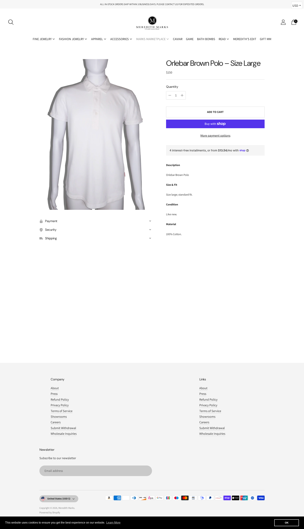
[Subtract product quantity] (182, 95)
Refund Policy (60, 399)
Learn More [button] (113, 522)
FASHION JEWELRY (71, 39)
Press (54, 394)
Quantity (172, 86)
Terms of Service (61, 411)
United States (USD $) (58, 498)
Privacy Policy (60, 405)
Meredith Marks (66, 507)
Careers (56, 422)
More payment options (215, 135)
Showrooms (59, 417)
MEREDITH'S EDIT (244, 39)
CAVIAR (177, 39)
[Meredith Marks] (152, 22)
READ (222, 39)
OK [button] (287, 522)
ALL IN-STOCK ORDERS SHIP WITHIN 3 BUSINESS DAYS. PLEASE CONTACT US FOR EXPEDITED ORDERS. (152, 4)
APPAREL (97, 39)
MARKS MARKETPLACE (151, 39)
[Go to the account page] (283, 22)
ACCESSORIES (119, 39)
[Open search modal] (11, 22)
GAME (190, 39)
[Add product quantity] (169, 95)
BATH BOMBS (206, 39)
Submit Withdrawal (63, 428)
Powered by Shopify (49, 512)
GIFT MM (265, 39)
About (55, 388)
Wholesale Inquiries (64, 434)
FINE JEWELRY (42, 39)
